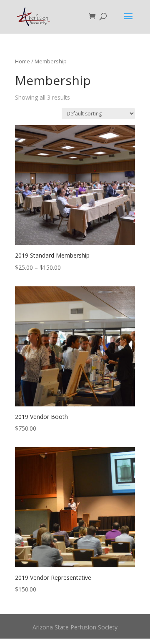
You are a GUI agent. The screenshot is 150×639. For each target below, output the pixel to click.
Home (22, 61)
